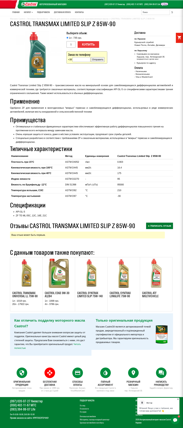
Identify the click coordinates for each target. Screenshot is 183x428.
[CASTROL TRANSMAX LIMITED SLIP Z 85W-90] (37, 55)
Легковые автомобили (88, 416)
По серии (83, 412)
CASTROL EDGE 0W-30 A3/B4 (57, 294)
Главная (16, 12)
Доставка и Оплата (62, 12)
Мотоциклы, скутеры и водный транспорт (95, 419)
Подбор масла (43, 12)
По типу (82, 405)
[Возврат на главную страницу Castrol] (16, 2)
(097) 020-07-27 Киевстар (115, 4)
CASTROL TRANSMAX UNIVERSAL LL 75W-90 (25, 294)
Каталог (27, 12)
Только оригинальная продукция (124, 320)
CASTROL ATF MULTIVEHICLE (150, 294)
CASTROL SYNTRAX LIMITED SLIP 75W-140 (90, 294)
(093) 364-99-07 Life (152, 4)
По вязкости (84, 409)
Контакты (79, 12)
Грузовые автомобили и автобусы (92, 423)
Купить (88, 44)
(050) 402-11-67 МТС (134, 4)
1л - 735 (75, 38)
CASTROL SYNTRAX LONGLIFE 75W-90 (120, 294)
